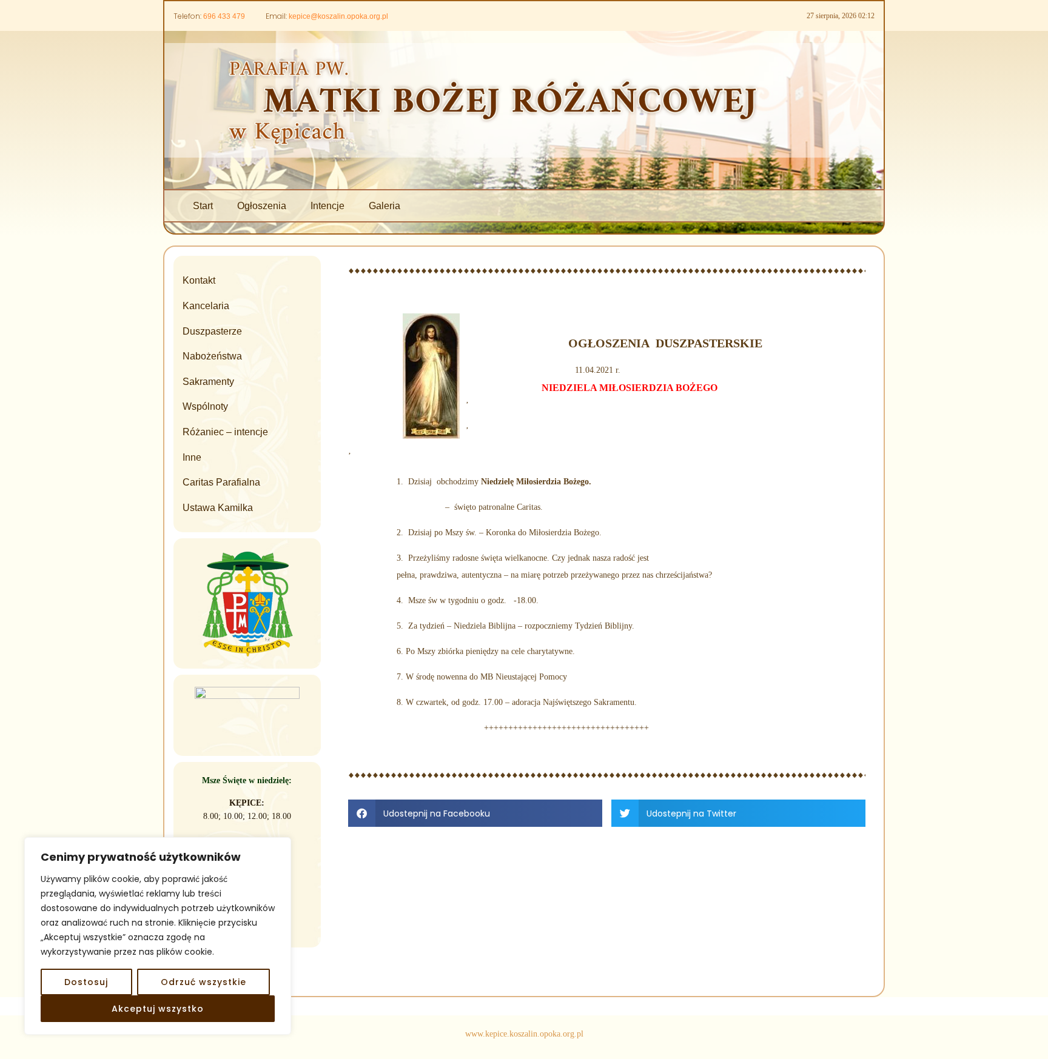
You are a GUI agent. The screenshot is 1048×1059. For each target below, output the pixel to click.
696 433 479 (224, 16)
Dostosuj (86, 982)
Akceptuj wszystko (158, 1009)
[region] (157, 936)
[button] (475, 813)
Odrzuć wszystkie (203, 982)
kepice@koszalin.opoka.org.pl (338, 16)
